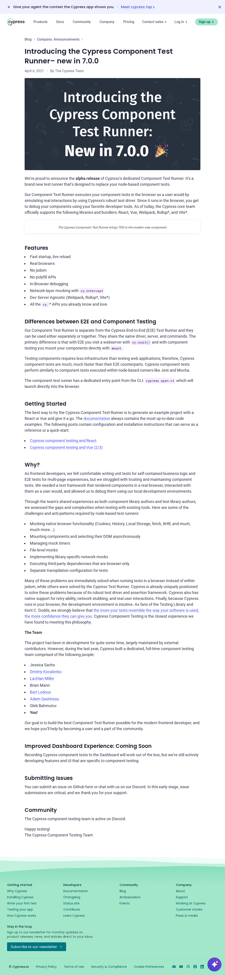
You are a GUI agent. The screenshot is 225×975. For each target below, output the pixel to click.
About (180, 891)
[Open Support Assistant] (214, 964)
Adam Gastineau (44, 699)
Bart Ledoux (40, 692)
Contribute (71, 909)
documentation (96, 418)
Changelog (71, 897)
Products (40, 22)
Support (182, 897)
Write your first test (22, 903)
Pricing (128, 22)
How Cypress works (21, 915)
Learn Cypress (74, 915)
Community (82, 22)
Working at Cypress (190, 903)
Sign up (204, 22)
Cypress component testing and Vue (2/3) (66, 447)
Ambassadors (130, 897)
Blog (28, 39)
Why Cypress (17, 891)
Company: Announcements (58, 39)
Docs (60, 22)
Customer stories (189, 909)
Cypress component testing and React (63, 440)
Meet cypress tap (136, 7)
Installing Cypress (20, 897)
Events (125, 903)
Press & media (187, 915)
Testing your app (20, 909)
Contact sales (152, 22)
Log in (179, 22)
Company (107, 22)
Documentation (75, 891)
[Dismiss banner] (219, 7)
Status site (71, 903)
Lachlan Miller (42, 678)
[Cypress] (16, 21)
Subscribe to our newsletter (34, 946)
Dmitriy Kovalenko (46, 671)
